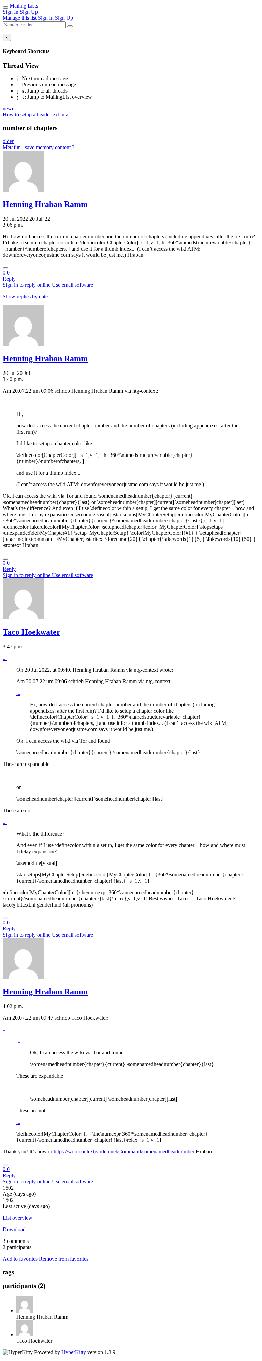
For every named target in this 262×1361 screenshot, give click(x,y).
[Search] (70, 26)
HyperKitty (73, 1352)
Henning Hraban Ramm (45, 204)
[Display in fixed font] (5, 268)
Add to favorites (20, 1259)
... (5, 402)
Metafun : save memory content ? (38, 147)
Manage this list (20, 18)
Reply (9, 279)
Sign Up (29, 12)
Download (14, 1229)
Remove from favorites (63, 1259)
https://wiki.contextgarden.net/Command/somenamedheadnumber (124, 1151)
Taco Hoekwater (31, 632)
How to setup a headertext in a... (37, 114)
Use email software (72, 285)
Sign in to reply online (27, 285)
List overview (17, 1218)
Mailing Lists (24, 6)
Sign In (11, 12)
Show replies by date (25, 296)
